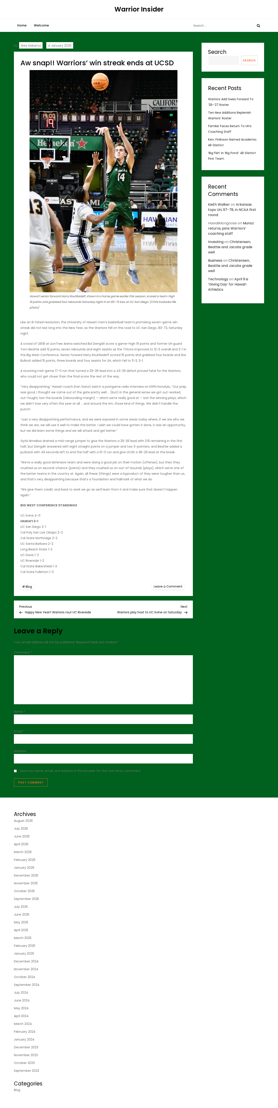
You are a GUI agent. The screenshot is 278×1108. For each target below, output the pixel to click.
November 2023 (26, 1055)
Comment (23, 652)
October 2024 (24, 977)
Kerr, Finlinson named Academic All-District (232, 142)
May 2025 (21, 922)
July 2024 (21, 992)
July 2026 (21, 828)
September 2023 (26, 1071)
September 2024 (27, 985)
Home (21, 25)
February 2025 (24, 946)
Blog (29, 586)
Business (215, 260)
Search (217, 52)
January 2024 (24, 1039)
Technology (218, 279)
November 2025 (26, 883)
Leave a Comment (169, 586)
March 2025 (22, 938)
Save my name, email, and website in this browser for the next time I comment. (80, 771)
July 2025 (21, 906)
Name (19, 711)
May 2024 (21, 1008)
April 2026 (21, 844)
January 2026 (24, 867)
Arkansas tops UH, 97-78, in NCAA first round (232, 209)
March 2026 (23, 852)
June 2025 (21, 914)
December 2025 (26, 875)
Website (20, 751)
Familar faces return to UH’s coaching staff (230, 129)
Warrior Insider (139, 9)
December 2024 (26, 961)
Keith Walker (219, 204)
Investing (215, 241)
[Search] (258, 25)
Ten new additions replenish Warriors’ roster (229, 115)
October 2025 (24, 891)
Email (19, 731)
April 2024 (21, 1016)
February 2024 (25, 1031)
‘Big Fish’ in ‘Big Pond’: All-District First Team (232, 156)
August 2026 (23, 821)
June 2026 (22, 836)
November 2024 (26, 969)
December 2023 (26, 1047)
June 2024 (22, 1000)
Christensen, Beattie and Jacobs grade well (230, 247)
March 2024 (23, 1024)
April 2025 (21, 930)
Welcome (41, 25)
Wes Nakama (31, 45)
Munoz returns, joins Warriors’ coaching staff (231, 228)
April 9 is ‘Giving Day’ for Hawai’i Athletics (228, 284)
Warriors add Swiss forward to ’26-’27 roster (230, 102)
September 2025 (26, 899)
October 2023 (24, 1063)
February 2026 (24, 860)
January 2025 (24, 953)
